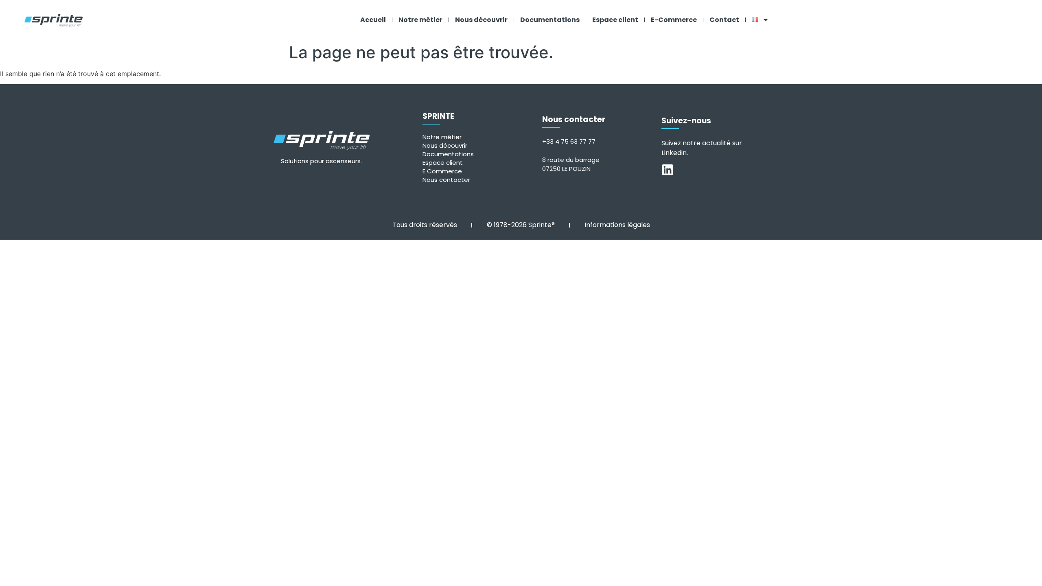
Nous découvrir (481, 19)
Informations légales (617, 225)
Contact (724, 19)
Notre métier (420, 19)
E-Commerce (674, 19)
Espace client (615, 19)
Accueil (373, 19)
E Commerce (442, 171)
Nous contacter (446, 179)
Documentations (550, 19)
